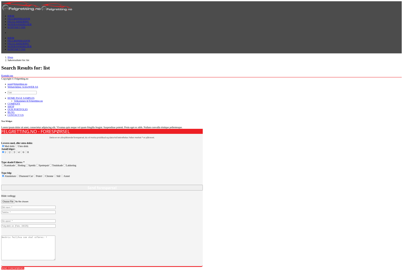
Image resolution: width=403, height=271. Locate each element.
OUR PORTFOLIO (18, 109)
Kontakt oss (7, 75)
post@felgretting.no (17, 84)
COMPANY (14, 103)
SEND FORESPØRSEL (12, 268)
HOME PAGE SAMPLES (21, 98)
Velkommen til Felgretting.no (28, 101)
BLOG (11, 112)
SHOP (11, 106)
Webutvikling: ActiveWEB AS (23, 87)
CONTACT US (16, 115)
